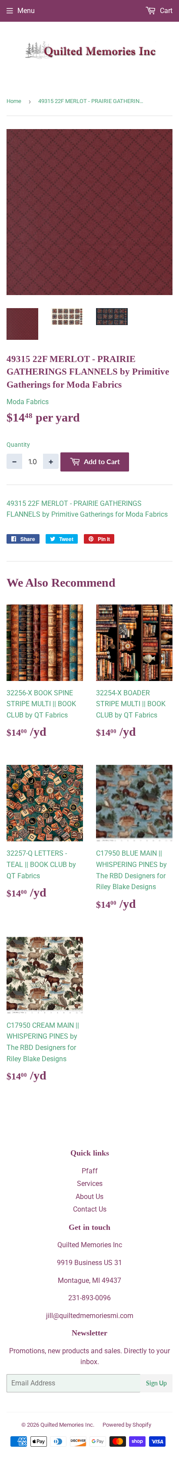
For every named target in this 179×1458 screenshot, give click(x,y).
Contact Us (89, 1209)
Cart (165, 11)
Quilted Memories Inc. (67, 1424)
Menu (26, 11)
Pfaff (90, 1171)
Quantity (18, 444)
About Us (89, 1196)
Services (90, 1183)
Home (14, 101)
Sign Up (156, 1383)
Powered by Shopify (127, 1424)
